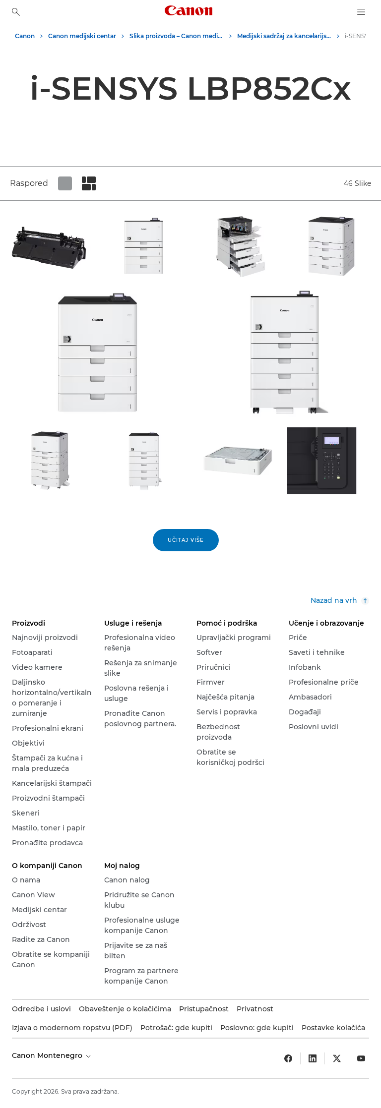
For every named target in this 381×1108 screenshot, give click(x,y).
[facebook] (288, 1058)
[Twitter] (337, 1058)
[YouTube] (361, 1058)
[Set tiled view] (65, 183)
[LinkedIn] (313, 1058)
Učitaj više (186, 540)
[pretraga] (16, 12)
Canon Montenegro (48, 1055)
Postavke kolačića (333, 1027)
